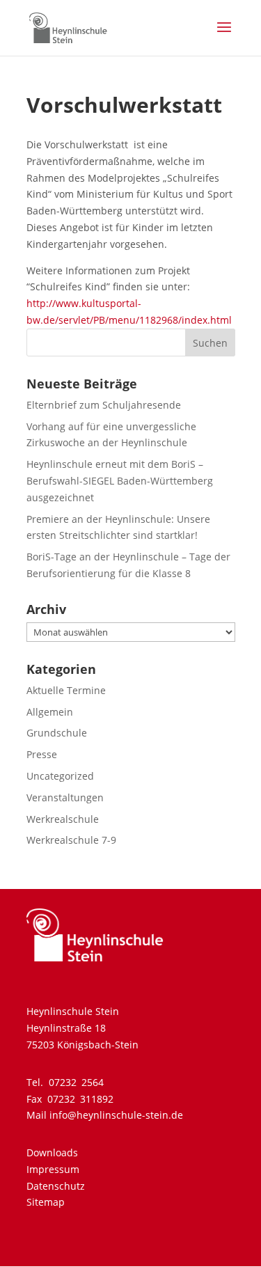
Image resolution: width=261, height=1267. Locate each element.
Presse (41, 754)
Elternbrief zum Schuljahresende (103, 404)
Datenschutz (55, 1186)
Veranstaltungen (65, 797)
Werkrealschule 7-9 (71, 840)
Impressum (52, 1169)
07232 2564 (76, 1082)
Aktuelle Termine (66, 690)
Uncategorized (60, 775)
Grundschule (56, 732)
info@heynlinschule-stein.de (116, 1115)
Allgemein (49, 711)
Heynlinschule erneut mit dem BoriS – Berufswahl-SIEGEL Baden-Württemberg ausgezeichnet (119, 480)
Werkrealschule (62, 819)
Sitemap (45, 1202)
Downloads (52, 1152)
